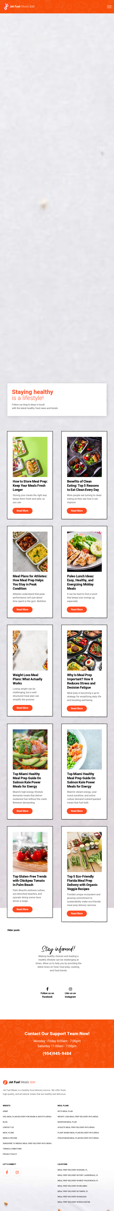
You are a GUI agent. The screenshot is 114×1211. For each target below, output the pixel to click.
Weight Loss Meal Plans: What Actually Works (27, 679)
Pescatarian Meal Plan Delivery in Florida (78, 1138)
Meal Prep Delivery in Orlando (72, 1186)
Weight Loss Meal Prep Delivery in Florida (78, 1116)
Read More (22, 511)
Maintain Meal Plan (67, 1122)
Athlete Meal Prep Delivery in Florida (76, 1127)
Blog (5, 1122)
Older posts (13, 930)
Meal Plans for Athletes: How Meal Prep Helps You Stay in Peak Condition (30, 582)
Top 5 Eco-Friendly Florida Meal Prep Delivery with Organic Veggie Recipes (82, 882)
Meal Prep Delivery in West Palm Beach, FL (78, 1180)
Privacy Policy (10, 1154)
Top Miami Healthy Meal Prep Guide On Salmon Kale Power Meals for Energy (27, 780)
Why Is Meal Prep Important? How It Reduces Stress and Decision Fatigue (81, 681)
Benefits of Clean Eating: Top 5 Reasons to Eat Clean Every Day (83, 485)
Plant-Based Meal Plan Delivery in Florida (78, 1132)
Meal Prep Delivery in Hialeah (72, 1196)
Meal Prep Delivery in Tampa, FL (73, 1191)
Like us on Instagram (70, 995)
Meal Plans (8, 1132)
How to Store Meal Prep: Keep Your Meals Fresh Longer (30, 485)
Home (5, 1111)
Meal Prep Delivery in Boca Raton (74, 1202)
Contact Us (8, 1127)
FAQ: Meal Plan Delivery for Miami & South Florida (27, 1116)
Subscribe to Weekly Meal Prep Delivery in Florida (27, 1143)
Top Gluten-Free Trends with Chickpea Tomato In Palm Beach (30, 880)
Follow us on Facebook (47, 995)
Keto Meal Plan (65, 1111)
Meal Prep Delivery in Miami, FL (73, 1170)
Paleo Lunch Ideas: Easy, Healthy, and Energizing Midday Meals (80, 582)
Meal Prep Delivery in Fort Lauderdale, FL (78, 1175)
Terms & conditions (12, 1148)
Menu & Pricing (10, 1138)
